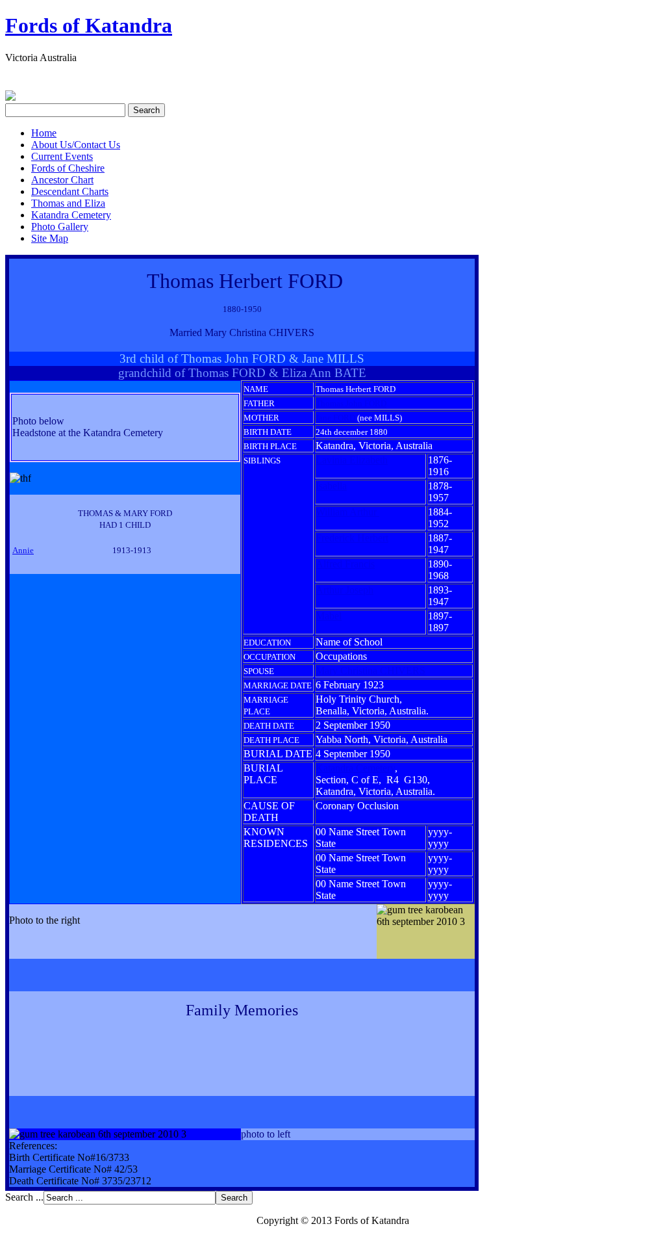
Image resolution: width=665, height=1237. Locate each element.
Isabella (331, 485)
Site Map (49, 238)
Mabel (329, 615)
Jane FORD (335, 418)
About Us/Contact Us (75, 144)
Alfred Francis (345, 563)
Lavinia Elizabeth (352, 459)
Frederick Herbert (352, 537)
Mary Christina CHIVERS (370, 670)
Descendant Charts (69, 191)
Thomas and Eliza (68, 203)
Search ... (24, 1197)
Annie (23, 550)
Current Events (62, 156)
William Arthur (347, 511)
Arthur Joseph (344, 589)
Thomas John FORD (351, 403)
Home (43, 132)
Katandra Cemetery (71, 214)
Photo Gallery (59, 226)
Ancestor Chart (62, 179)
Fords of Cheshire (68, 168)
